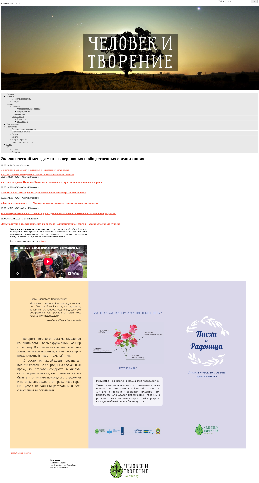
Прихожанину (18, 114)
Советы (9, 104)
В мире (15, 101)
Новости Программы (21, 99)
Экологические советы (22, 142)
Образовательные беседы (28, 109)
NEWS (15, 149)
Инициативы (12, 124)
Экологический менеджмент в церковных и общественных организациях (35, 170)
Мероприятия (23, 111)
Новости (10, 96)
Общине (16, 106)
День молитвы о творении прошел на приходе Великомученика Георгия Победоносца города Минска (60, 223)
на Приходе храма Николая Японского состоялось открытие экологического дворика (51, 182)
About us (16, 152)
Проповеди (22, 121)
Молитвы (21, 119)
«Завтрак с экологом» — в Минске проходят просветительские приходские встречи (49, 203)
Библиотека (11, 127)
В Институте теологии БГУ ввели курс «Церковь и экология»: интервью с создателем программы (58, 213)
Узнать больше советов (20, 453)
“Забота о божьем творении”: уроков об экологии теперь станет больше (43, 192)
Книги (15, 137)
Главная (10, 94)
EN (7, 147)
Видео (15, 134)
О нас (9, 144)
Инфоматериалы (19, 139)
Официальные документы (24, 129)
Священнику (18, 116)
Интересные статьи (21, 132)
